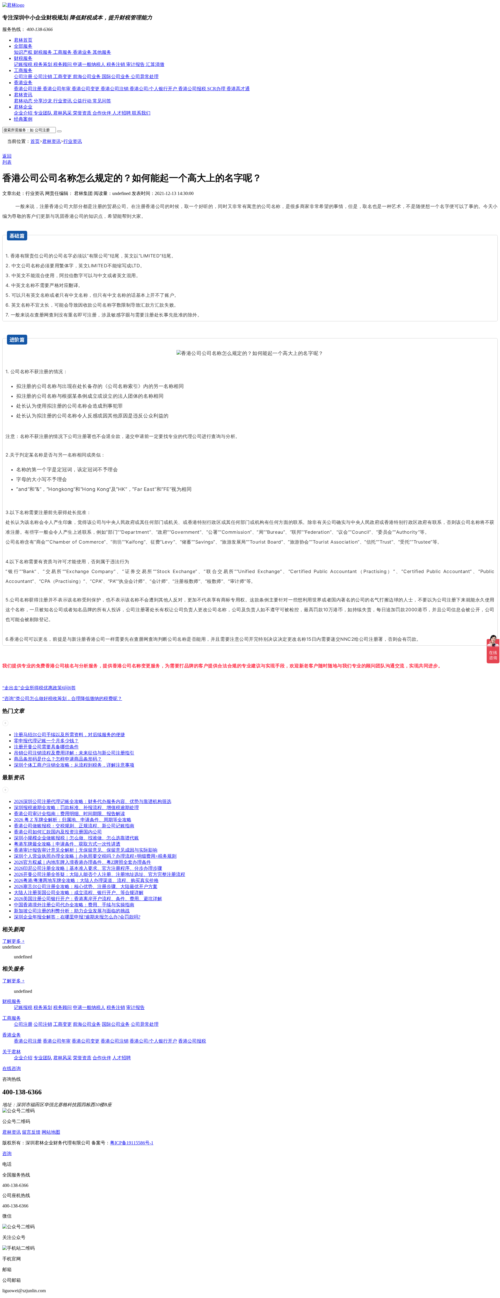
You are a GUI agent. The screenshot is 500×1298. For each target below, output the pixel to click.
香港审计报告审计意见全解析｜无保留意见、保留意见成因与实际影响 (85, 850)
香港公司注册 (28, 88)
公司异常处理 (145, 76)
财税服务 (43, 52)
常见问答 (102, 100)
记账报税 (24, 64)
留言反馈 (31, 1132)
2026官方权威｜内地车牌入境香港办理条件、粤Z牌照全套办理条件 (82, 862)
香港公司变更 (86, 88)
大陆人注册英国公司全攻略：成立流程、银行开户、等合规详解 (79, 892)
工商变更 (63, 76)
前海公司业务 (87, 76)
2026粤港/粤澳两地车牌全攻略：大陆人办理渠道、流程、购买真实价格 (86, 880)
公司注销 (43, 76)
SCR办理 (217, 88)
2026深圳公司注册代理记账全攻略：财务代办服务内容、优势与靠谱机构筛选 (92, 801)
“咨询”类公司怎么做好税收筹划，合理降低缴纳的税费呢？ (62, 698)
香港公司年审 (57, 88)
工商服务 (63, 52)
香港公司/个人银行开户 (154, 88)
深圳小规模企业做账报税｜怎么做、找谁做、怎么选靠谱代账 (76, 837)
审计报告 (136, 64)
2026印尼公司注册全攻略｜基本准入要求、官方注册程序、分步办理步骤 (88, 868)
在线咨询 (11, 1068)
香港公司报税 (192, 88)
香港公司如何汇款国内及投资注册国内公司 (58, 831)
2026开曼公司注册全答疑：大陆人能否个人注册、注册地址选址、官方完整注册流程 (99, 874)
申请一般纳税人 (89, 64)
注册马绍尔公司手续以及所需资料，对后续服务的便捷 (69, 734)
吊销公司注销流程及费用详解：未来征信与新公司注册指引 (74, 752)
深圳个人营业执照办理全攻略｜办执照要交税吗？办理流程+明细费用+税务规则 (95, 856)
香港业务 (83, 52)
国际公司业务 (116, 76)
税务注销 (116, 64)
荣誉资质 (83, 113)
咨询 (7, 1153)
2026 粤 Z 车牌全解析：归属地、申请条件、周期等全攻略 (72, 819)
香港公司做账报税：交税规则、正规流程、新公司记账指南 (74, 825)
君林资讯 (23, 94)
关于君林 (11, 1051)
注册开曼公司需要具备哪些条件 (46, 746)
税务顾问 (63, 64)
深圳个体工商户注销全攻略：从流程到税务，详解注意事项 (74, 765)
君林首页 (23, 40)
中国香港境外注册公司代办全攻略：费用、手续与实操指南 (74, 904)
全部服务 (23, 46)
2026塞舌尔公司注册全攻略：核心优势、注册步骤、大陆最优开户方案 (85, 886)
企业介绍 (24, 113)
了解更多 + (13, 941)
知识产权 (24, 52)
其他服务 (102, 52)
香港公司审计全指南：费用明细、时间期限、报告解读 (69, 813)
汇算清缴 (155, 64)
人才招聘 (122, 113)
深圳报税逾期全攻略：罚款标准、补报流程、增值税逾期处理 (76, 807)
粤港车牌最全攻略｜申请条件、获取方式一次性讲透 (67, 844)
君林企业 (23, 106)
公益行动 (83, 100)
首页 (35, 141)
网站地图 (51, 1132)
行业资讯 (63, 100)
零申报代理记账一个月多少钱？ (46, 740)
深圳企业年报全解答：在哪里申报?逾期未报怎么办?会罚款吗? (77, 916)
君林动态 (24, 100)
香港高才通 (238, 88)
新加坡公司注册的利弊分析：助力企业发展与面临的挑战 (72, 910)
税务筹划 (43, 64)
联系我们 (141, 113)
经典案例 (23, 119)
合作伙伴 (102, 113)
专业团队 (43, 113)
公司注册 (24, 76)
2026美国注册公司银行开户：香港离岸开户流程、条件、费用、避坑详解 (88, 898)
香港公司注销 (115, 88)
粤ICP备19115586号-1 (131, 1142)
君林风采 (63, 113)
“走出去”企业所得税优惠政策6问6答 (39, 687)
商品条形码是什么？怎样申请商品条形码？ (58, 758)
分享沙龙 (43, 100)
